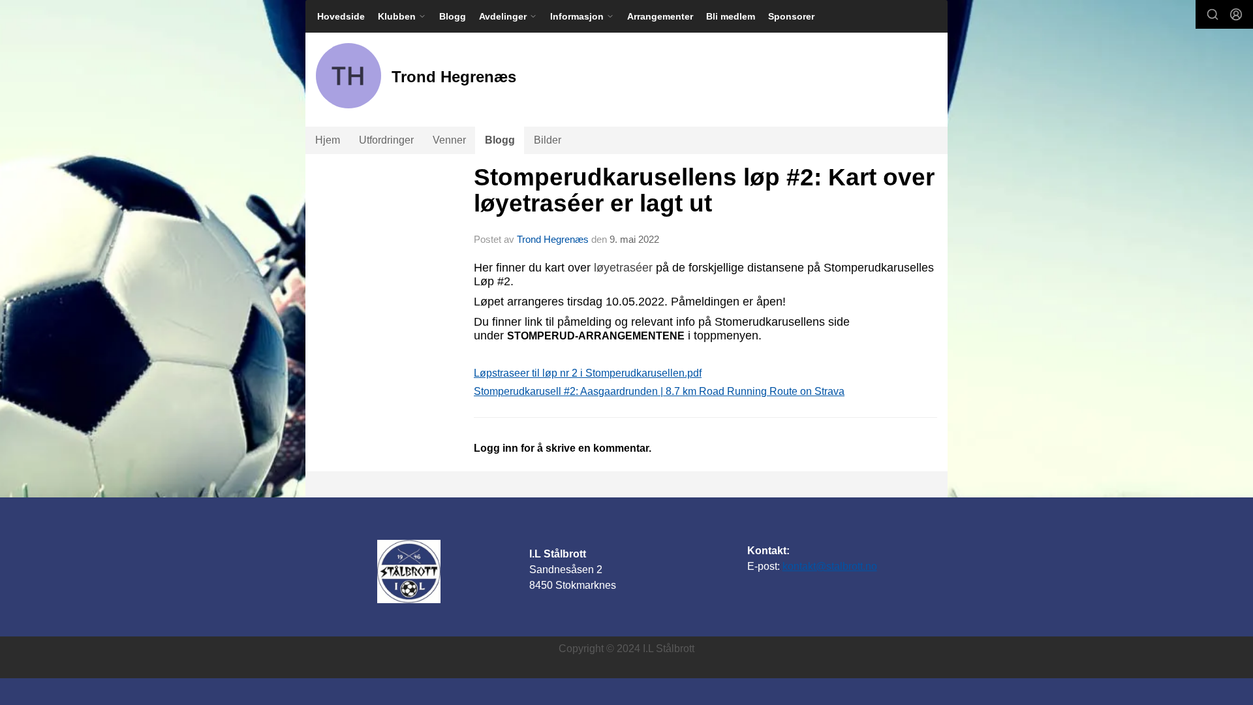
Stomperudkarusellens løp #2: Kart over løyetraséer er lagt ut (704, 190)
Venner (449, 140)
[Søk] (1212, 14)
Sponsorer (791, 16)
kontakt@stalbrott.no (829, 566)
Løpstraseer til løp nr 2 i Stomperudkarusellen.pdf (588, 373)
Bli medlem (730, 16)
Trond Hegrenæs (553, 239)
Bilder (547, 140)
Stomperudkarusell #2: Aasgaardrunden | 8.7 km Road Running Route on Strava (659, 391)
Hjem (327, 140)
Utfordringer (386, 140)
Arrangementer (660, 16)
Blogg (452, 16)
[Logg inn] (1236, 14)
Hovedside (341, 16)
